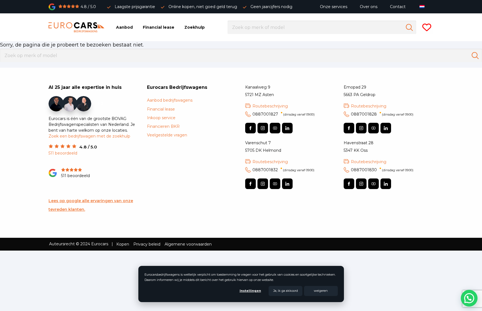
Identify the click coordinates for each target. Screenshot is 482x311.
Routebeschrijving (270, 106)
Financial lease (161, 109)
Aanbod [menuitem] (124, 27)
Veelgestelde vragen (167, 135)
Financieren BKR (163, 126)
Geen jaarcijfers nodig (271, 6)
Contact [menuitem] (398, 6)
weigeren (321, 291)
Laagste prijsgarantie (135, 6)
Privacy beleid (146, 244)
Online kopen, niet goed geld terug (202, 6)
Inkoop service (161, 117)
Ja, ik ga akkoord (285, 291)
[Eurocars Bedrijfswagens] (76, 27)
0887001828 (382, 114)
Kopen (122, 244)
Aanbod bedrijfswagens (169, 100)
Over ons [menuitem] (368, 6)
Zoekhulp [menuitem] (194, 27)
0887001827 (283, 114)
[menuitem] (423, 6)
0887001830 (382, 169)
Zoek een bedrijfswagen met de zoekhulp (89, 136)
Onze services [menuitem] (333, 6)
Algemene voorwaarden (188, 244)
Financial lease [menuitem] (158, 27)
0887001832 (283, 169)
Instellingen (250, 291)
